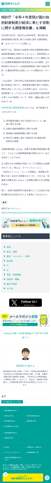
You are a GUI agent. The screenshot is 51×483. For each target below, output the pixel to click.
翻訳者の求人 (32, 421)
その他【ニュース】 (12, 401)
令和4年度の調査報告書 (12, 107)
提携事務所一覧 (32, 452)
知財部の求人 (9, 438)
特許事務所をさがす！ (23, 477)
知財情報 (12, 10)
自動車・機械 (13, 279)
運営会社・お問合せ (34, 447)
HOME (3, 10)
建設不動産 (12, 284)
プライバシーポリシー (12, 452)
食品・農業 (12, 251)
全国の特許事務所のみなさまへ (13, 458)
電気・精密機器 (14, 274)
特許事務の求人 (9, 421)
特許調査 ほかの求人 (11, 426)
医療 (9, 247)
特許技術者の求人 (33, 416)
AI (7, 270)
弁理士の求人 (9, 416)
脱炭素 (10, 261)
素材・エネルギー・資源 (18, 256)
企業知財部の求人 (10, 433)
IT (7, 265)
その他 (10, 288)
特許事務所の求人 (10, 410)
